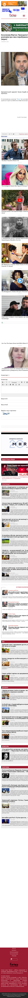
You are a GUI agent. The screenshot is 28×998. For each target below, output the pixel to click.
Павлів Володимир (13, 625)
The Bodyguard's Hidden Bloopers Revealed (15, 291)
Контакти (14, 950)
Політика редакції (14, 952)
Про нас (14, 948)
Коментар (4, 379)
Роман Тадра (11, 614)
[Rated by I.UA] (14, 959)
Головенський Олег (13, 590)
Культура (5, 746)
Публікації (6, 484)
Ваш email (4, 404)
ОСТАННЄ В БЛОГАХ (22, 587)
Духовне (5, 687)
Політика (5, 767)
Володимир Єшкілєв (13, 602)
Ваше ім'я (4, 399)
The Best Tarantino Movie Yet (10, 160)
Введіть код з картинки (8, 410)
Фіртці (18, 99)
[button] (3, 382)
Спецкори (14, 955)
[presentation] (3, 382)
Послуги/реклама (14, 954)
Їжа (3, 642)
